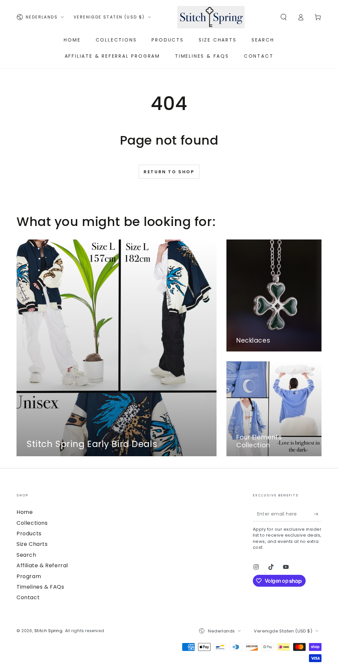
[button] (283, 17)
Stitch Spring (48, 630)
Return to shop (169, 172)
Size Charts (32, 544)
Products (29, 533)
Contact (28, 597)
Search (26, 555)
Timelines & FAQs (40, 587)
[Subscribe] (317, 514)
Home (25, 512)
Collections (32, 523)
